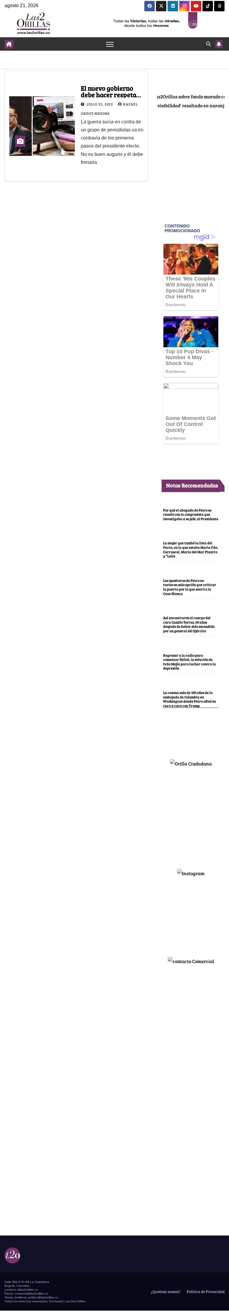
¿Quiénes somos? (165, 1291)
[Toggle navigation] (110, 44)
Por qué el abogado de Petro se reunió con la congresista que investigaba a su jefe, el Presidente (190, 514)
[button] (208, 44)
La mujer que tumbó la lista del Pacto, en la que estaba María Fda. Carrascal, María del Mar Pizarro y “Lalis (190, 549)
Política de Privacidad (205, 1291)
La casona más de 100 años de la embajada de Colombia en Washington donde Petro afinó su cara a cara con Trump (189, 699)
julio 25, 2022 (100, 104)
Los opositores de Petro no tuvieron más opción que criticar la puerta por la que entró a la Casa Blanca (189, 587)
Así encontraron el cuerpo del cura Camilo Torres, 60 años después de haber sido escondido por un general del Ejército (189, 624)
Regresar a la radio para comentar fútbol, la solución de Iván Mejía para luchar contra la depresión (189, 662)
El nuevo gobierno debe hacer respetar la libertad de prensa (111, 94)
